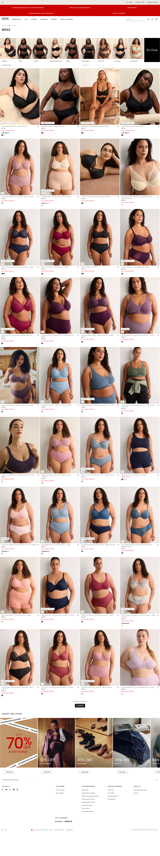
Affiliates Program (113, 796)
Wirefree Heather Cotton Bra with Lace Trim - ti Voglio (56, 196)
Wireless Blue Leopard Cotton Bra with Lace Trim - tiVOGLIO (97, 405)
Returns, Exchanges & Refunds (90, 796)
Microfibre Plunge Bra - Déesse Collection (52, 126)
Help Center (85, 790)
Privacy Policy (69, 830)
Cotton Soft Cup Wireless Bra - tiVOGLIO (132, 126)
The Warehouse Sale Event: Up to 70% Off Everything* (28, 7)
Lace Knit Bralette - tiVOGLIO (89, 267)
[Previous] (153, 779)
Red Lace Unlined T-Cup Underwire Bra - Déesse (54, 267)
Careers (136, 793)
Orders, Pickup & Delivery (88, 793)
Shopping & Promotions (88, 802)
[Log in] (148, 19)
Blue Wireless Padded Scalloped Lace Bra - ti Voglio (56, 545)
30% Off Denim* (132, 7)
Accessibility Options (88, 811)
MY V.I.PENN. (129, 2)
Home (3, 25)
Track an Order (60, 790)
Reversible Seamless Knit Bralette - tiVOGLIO (133, 475)
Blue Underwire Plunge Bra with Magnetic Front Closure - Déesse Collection (137, 545)
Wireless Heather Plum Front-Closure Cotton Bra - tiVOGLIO (137, 335)
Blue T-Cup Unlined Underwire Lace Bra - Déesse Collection (98, 475)
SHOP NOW (9, 772)
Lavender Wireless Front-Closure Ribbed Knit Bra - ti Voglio (137, 687)
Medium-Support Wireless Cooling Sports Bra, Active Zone (17, 475)
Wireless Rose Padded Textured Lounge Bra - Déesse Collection (56, 475)
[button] (16, 19)
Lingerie (9, 25)
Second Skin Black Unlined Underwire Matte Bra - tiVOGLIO (57, 615)
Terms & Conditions (59, 830)
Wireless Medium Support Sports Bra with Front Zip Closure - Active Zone (138, 406)
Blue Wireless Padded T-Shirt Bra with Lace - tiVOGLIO (56, 405)
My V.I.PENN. (111, 793)
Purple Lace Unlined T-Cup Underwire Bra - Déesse (135, 267)
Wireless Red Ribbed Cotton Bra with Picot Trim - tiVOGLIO (97, 615)
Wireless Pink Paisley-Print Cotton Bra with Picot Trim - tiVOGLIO (18, 545)
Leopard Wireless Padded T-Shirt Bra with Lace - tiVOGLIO (97, 335)
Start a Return (60, 793)
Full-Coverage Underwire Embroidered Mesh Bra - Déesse (17, 267)
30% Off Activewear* (119, 13)
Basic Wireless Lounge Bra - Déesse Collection (14, 126)
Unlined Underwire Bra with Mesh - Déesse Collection (96, 196)
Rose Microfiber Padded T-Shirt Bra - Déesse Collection (96, 687)
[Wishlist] (152, 19)
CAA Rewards (111, 799)
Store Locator (139, 2)
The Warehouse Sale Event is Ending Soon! (40, 13)
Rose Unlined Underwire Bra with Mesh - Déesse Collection (17, 196)
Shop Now (47, 772)
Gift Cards (111, 790)
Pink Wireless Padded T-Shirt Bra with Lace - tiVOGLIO (16, 615)
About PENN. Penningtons (140, 790)
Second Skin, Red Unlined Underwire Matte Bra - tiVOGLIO (57, 687)
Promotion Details (152, 2)
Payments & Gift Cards (88, 799)
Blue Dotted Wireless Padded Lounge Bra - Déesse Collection (98, 545)
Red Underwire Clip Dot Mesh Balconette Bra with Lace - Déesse (16, 336)
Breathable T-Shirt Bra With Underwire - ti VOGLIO (95, 126)
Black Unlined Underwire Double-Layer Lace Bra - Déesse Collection (17, 688)
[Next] (156, 779)
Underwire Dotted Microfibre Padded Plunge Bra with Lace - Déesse (57, 336)
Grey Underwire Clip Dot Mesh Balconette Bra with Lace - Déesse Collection (137, 197)
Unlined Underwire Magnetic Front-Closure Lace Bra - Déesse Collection (138, 616)
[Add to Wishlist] (38, 126)
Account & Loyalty (87, 805)
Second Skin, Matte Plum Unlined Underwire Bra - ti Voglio (17, 405)
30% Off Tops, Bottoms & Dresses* (80, 7)
